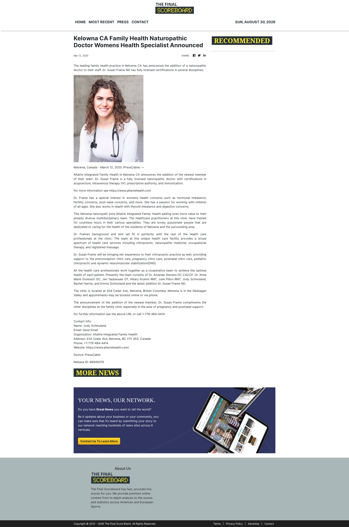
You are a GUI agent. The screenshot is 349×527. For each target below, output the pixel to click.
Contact (269, 523)
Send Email (90, 330)
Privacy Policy (234, 523)
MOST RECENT (101, 22)
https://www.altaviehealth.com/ (107, 347)
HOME (80, 22)
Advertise (253, 523)
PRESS (123, 22)
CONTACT (140, 22)
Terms (217, 523)
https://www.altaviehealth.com (130, 190)
